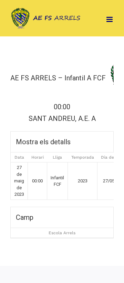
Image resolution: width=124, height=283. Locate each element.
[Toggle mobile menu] (110, 19)
